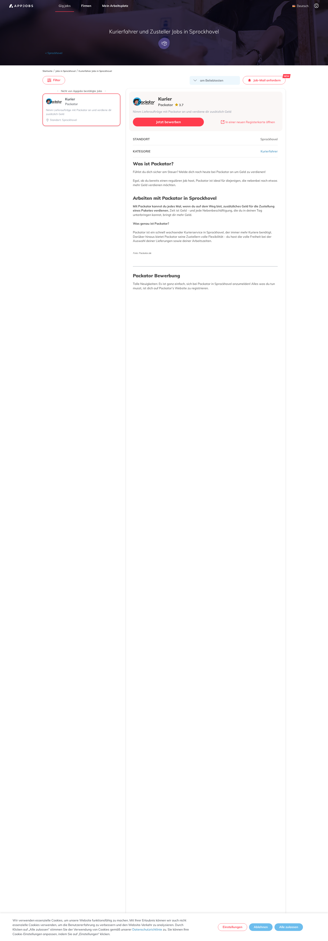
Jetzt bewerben (168, 122)
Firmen (86, 6)
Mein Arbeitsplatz (115, 6)
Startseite (48, 71)
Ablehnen (261, 927)
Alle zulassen (288, 927)
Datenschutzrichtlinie (147, 929)
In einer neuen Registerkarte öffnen (250, 122)
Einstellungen (232, 927)
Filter (56, 80)
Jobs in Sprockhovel (65, 71)
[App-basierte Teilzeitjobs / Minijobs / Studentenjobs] (21, 6)
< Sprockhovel (53, 53)
